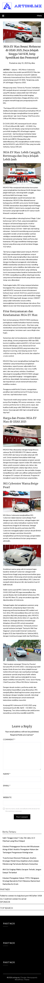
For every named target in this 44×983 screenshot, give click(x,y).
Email (6, 785)
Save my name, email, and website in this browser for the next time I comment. (23, 810)
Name (6, 774)
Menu (39, 15)
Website (7, 797)
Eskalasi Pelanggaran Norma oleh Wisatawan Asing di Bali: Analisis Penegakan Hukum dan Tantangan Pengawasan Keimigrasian (21, 849)
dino (33, 63)
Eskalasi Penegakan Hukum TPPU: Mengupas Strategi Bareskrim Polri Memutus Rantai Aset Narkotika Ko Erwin (21, 881)
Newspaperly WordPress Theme (26, 978)
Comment (9, 739)
